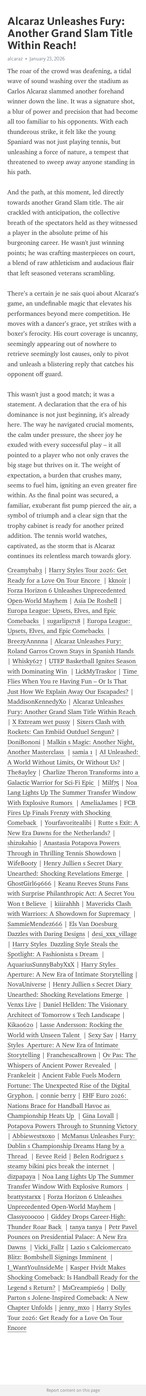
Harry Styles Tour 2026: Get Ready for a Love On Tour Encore (70, 1318)
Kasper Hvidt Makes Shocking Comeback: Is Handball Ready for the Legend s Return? (73, 1278)
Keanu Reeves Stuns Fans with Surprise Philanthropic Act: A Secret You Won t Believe (71, 894)
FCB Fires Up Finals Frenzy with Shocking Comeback (72, 813)
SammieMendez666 (34, 924)
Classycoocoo (25, 1217)
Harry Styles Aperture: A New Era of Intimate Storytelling (72, 1045)
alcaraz (15, 58)
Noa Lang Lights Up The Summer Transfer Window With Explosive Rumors (73, 793)
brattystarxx (24, 1197)
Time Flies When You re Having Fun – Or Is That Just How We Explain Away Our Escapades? (73, 681)
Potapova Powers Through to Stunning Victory (73, 1126)
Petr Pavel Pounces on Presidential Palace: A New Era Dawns (73, 1237)
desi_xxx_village (114, 934)
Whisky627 (27, 661)
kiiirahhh (67, 904)
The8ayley (21, 772)
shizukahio (22, 843)
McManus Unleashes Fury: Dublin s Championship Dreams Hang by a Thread (72, 1146)
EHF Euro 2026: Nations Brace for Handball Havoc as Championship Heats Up (67, 1106)
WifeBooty (22, 863)
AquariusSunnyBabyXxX (40, 964)
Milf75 (110, 782)
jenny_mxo (74, 1307)
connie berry (58, 1095)
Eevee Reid (51, 1156)
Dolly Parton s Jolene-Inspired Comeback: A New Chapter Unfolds (68, 1298)
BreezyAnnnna (27, 641)
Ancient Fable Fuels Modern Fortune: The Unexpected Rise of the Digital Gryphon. (69, 1085)
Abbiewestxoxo (33, 1136)
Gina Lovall (98, 1116)
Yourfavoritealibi (68, 823)
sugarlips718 (63, 621)
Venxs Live (21, 1004)
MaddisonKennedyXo (36, 701)
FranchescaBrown (71, 1055)
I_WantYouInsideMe (35, 1267)
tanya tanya (86, 1227)
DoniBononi (23, 742)
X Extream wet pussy (41, 722)
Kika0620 (20, 1025)
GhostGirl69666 (29, 883)
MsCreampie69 (83, 1288)
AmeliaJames (99, 803)
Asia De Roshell (95, 601)
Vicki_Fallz (49, 1247)
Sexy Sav (100, 1035)
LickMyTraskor (95, 671)
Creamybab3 (24, 570)
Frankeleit (21, 1075)
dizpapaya (21, 1176)
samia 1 (82, 752)
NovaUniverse (26, 984)
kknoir (117, 580)
